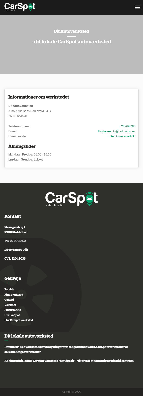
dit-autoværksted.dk (122, 136)
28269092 (128, 126)
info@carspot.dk (16, 249)
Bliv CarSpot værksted (18, 320)
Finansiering (12, 310)
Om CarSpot (12, 315)
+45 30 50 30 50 (15, 241)
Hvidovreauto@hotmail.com (116, 131)
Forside (9, 289)
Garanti (9, 299)
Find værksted (13, 294)
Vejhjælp (10, 305)
